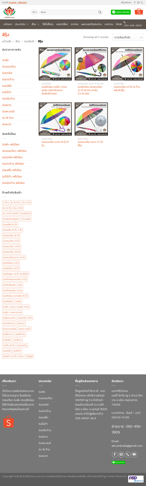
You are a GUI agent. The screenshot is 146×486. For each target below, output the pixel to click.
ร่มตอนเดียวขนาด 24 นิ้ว (14, 257)
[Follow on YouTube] (134, 455)
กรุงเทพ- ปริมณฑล (18, 2)
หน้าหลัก (6, 41)
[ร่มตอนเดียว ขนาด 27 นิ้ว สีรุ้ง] (91, 119)
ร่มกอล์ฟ (7, 73)
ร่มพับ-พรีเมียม (10, 144)
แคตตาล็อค (62, 24)
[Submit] (100, 12)
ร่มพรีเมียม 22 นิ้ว (11, 263)
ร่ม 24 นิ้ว (18, 208)
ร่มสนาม (6, 105)
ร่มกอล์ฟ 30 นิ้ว (10, 224)
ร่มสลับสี (29, 41)
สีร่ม (34, 24)
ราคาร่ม (74, 24)
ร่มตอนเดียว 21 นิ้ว (11, 241)
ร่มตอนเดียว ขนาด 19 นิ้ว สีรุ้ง (55, 143)
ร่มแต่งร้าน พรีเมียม (13, 163)
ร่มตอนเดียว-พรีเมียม (14, 151)
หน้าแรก (8, 24)
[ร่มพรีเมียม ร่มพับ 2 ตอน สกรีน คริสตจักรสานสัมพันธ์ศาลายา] (55, 63)
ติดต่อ (119, 24)
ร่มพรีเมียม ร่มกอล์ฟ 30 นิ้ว (15, 295)
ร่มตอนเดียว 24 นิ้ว (11, 246)
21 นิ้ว (5, 202)
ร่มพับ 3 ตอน (23, 306)
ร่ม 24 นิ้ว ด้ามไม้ (10, 213)
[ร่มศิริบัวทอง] (14, 12)
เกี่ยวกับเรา (126, 2)
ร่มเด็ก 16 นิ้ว (9, 345)
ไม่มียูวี (30, 356)
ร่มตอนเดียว (9, 66)
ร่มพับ (5, 60)
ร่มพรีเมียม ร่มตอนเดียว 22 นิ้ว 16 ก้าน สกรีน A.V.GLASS (90, 90)
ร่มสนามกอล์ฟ (9, 329)
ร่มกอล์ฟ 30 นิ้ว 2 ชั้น (12, 230)
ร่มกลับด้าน (8, 98)
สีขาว (21, 356)
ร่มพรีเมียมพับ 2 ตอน (12, 285)
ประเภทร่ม (20, 24)
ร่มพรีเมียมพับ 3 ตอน (12, 290)
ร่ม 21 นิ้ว (27, 202)
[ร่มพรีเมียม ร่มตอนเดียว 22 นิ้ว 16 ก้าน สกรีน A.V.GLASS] (91, 63)
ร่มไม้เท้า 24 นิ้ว (10, 356)
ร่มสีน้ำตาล (8, 334)
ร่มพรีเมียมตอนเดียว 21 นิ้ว (15, 279)
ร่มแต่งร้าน (8, 79)
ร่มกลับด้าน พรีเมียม (13, 183)
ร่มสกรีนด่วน (9, 323)
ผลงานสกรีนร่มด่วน (91, 24)
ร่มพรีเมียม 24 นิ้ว (11, 268)
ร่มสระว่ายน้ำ (24, 329)
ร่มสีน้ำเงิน (20, 334)
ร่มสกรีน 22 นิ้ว (25, 318)
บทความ (109, 24)
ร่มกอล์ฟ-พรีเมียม (12, 157)
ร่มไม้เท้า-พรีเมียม (12, 176)
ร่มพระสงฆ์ (8, 111)
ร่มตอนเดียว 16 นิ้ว (11, 235)
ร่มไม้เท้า (6, 92)
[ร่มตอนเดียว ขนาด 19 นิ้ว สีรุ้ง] (55, 119)
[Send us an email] (138, 2)
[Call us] (142, 2)
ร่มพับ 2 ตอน (9, 306)
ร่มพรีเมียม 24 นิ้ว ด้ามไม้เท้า (15, 274)
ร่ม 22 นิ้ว (7, 208)
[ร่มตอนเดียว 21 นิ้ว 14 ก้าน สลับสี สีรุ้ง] (127, 63)
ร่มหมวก (6, 124)
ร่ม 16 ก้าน (8, 118)
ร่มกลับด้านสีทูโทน (11, 219)
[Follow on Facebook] (135, 2)
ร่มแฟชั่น (7, 86)
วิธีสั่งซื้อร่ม (47, 24)
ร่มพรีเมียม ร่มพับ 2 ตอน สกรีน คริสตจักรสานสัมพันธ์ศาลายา (54, 90)
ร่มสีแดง (18, 339)
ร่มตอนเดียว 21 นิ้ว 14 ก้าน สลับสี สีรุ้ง (127, 88)
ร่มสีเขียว (7, 339)
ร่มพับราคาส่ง (9, 318)
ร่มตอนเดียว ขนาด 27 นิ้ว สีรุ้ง (90, 143)
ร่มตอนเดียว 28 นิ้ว (11, 251)
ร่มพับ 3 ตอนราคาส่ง (12, 312)
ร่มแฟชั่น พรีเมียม (12, 170)
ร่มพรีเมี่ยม (8, 301)
